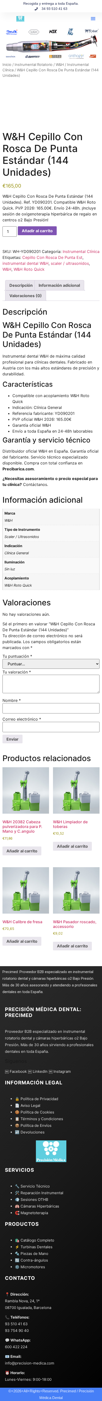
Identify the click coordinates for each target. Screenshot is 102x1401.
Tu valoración (16, 672)
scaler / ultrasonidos (70, 263)
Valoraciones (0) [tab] (25, 295)
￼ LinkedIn (38, 1071)
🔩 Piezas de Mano (31, 1253)
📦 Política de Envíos (33, 1125)
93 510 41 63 (16, 1324)
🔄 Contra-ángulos (31, 1260)
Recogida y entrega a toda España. (51, 3)
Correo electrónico (21, 719)
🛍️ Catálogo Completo (34, 1240)
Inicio (6, 64)
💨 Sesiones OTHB (31, 1199)
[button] (93, 18)
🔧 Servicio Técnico (32, 1186)
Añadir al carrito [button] (21, 850)
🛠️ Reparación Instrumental (39, 1192)
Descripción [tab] (21, 285)
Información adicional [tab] (59, 285)
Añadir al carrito (37, 230)
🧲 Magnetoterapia (31, 1212)
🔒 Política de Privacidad (36, 1098)
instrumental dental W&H (25, 263)
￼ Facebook (16, 1071)
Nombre (11, 700)
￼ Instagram (60, 1071)
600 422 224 (16, 1346)
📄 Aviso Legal (27, 1105)
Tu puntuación (17, 656)
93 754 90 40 (17, 1330)
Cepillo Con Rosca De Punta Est (52, 257)
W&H (60, 64)
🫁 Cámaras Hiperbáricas (37, 1206)
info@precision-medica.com (29, 1363)
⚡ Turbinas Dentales (33, 1247)
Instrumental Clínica (81, 251)
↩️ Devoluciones (30, 1132)
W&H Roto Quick (29, 269)
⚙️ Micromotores (30, 1267)
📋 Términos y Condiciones (39, 1118)
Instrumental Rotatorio (33, 64)
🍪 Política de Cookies (34, 1112)
